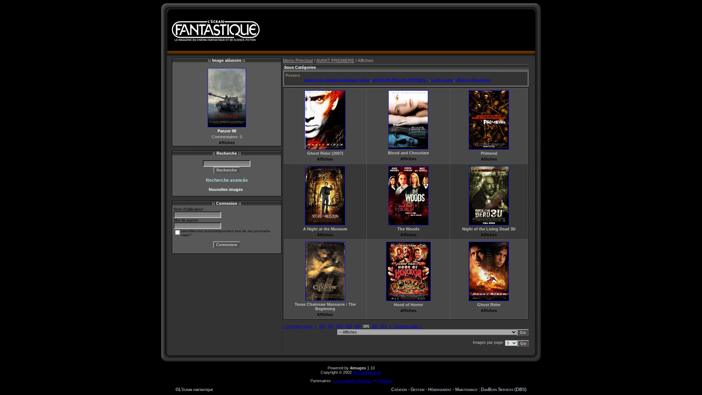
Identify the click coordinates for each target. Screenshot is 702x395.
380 (322, 326)
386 (374, 326)
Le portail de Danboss (353, 381)
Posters (293, 75)
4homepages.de (367, 372)
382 (339, 326)
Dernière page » (407, 326)
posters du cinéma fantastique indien (337, 80)
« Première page (297, 326)
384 (357, 326)
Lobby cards (442, 80)
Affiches (227, 142)
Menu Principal (298, 60)
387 (383, 326)
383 (348, 326)
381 (331, 326)
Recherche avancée (227, 180)
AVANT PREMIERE (335, 60)
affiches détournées (473, 80)
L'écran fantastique (196, 389)
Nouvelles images (227, 189)
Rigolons (384, 381)
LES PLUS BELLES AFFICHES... (400, 80)
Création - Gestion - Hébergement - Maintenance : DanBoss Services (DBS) (458, 389)
